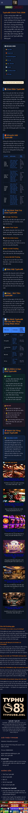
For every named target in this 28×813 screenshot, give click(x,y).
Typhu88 (11, 721)
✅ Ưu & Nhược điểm (11, 70)
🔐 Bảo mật (8, 60)
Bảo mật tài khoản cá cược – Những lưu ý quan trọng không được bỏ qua (14, 479)
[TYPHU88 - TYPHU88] (15, 2)
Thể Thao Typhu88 (8, 774)
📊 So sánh (8, 67)
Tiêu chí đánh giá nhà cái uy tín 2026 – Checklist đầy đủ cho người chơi (14, 530)
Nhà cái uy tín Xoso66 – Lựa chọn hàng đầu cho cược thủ (14, 608)
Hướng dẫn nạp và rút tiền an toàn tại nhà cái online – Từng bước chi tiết (14, 505)
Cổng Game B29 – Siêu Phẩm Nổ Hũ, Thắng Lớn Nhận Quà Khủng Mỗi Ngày (14, 556)
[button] (2, 2)
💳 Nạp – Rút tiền (10, 63)
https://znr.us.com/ (12, 741)
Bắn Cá (5, 779)
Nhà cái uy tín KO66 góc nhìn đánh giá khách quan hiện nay (14, 581)
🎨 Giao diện (9, 49)
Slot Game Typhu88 (8, 784)
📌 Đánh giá (8, 74)
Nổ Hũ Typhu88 (7, 782)
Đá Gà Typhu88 (7, 777)
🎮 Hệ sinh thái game (11, 56)
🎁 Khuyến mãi (9, 53)
